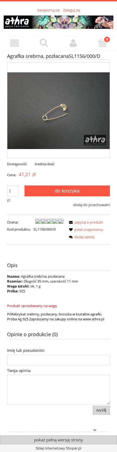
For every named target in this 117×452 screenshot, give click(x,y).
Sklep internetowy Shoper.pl (58, 448)
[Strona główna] (58, 21)
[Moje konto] (73, 43)
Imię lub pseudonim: (26, 350)
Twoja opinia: (19, 370)
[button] (14, 43)
